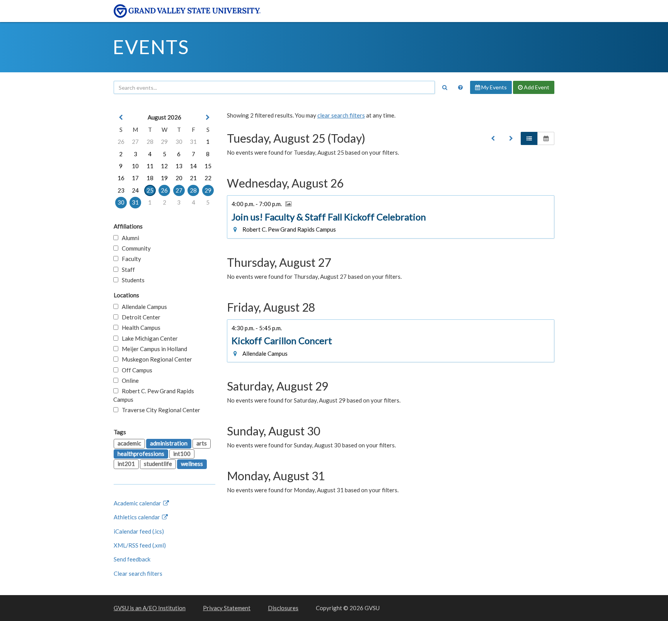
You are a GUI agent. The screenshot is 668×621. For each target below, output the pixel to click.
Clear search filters (138, 573)
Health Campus (139, 327)
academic (129, 443)
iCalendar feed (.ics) (139, 531)
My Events (493, 87)
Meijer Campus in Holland (152, 348)
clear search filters (341, 115)
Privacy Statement (226, 607)
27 (135, 141)
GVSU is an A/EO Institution (150, 607)
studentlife (158, 463)
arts (201, 443)
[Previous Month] (121, 117)
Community (134, 248)
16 (121, 177)
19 (164, 177)
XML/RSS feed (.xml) (140, 545)
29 (164, 141)
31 (193, 141)
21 (193, 177)
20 (179, 177)
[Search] (444, 87)
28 (150, 141)
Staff (126, 269)
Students (131, 279)
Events (151, 46)
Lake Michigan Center (148, 338)
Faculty (129, 258)
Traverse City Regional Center (159, 409)
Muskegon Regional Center (155, 359)
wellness (192, 463)
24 (135, 190)
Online (128, 380)
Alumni (128, 237)
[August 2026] (492, 138)
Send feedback (132, 559)
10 (135, 165)
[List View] (529, 138)
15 (207, 165)
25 (150, 190)
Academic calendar (138, 503)
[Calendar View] (545, 138)
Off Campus (135, 370)
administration (168, 443)
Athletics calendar (137, 517)
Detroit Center (139, 317)
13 (179, 165)
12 (164, 165)
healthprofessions (141, 453)
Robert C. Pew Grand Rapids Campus (153, 395)
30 (179, 141)
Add (536, 87)
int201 (126, 463)
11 (150, 165)
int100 (182, 453)
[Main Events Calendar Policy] (460, 87)
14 (193, 165)
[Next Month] (208, 117)
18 (150, 177)
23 (121, 190)
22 (207, 177)
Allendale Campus (142, 306)
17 (135, 177)
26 (121, 141)
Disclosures (283, 607)
